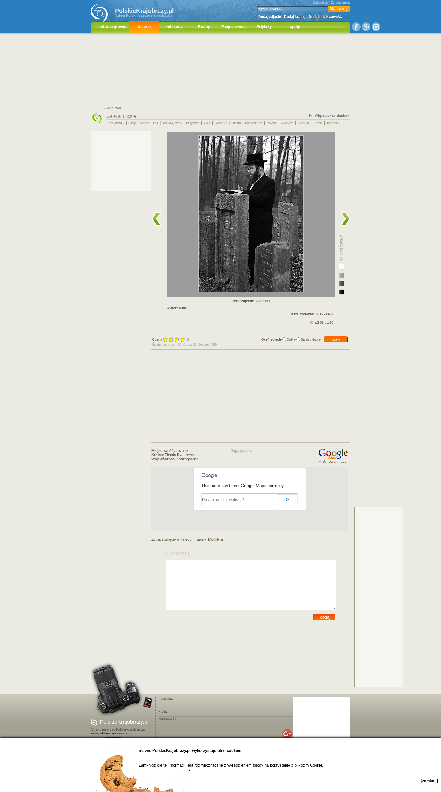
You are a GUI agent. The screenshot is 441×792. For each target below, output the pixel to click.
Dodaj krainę (295, 17)
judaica (246, 451)
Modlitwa (215, 539)
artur (182, 308)
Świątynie (287, 123)
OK (287, 499)
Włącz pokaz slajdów (332, 115)
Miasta (236, 123)
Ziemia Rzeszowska (181, 455)
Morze (144, 123)
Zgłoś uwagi (324, 322)
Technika (333, 123)
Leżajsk (182, 451)
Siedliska (220, 123)
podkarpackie (188, 459)
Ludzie (129, 116)
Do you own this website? (223, 500)
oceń (336, 339)
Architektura (253, 123)
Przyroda (193, 123)
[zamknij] (429, 781)
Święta (271, 123)
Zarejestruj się (340, 2)
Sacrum (303, 123)
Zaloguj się (321, 2)
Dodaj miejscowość (325, 17)
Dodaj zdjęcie (269, 17)
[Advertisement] (220, 70)
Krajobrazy (116, 123)
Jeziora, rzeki (172, 123)
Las (155, 123)
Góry (132, 123)
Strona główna (114, 26)
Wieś (207, 123)
